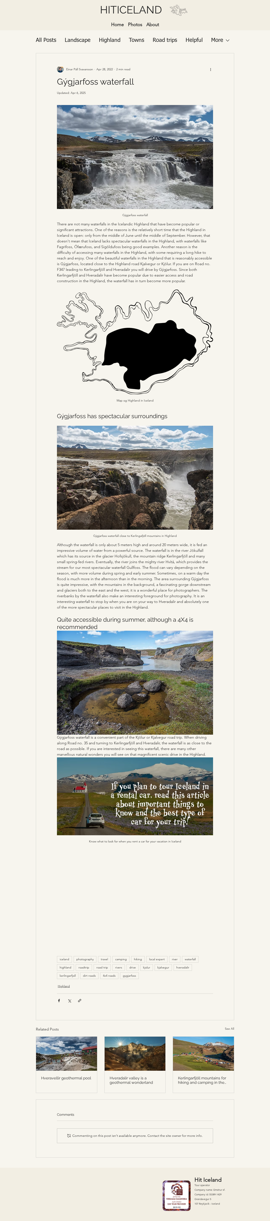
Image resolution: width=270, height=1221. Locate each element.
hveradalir (182, 967)
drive (132, 967)
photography (85, 959)
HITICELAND (131, 10)
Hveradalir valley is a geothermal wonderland (131, 1080)
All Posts (46, 40)
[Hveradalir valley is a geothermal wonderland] (135, 1054)
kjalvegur (163, 967)
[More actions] (210, 69)
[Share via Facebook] (59, 1001)
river (175, 959)
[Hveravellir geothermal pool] (66, 1054)
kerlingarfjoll (68, 976)
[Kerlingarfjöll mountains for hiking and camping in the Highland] (203, 1054)
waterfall (190, 959)
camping (121, 959)
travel (104, 959)
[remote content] (135, 898)
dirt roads (89, 976)
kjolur (146, 967)
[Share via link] (80, 1001)
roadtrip (83, 967)
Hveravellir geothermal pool (66, 1078)
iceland (64, 959)
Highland (109, 40)
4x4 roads (109, 976)
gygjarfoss (129, 976)
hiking (138, 959)
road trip (102, 967)
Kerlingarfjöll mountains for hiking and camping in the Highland (202, 1080)
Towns (136, 40)
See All (229, 1029)
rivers (118, 967)
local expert (157, 959)
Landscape (77, 40)
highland (65, 967)
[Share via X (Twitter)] (69, 1001)
